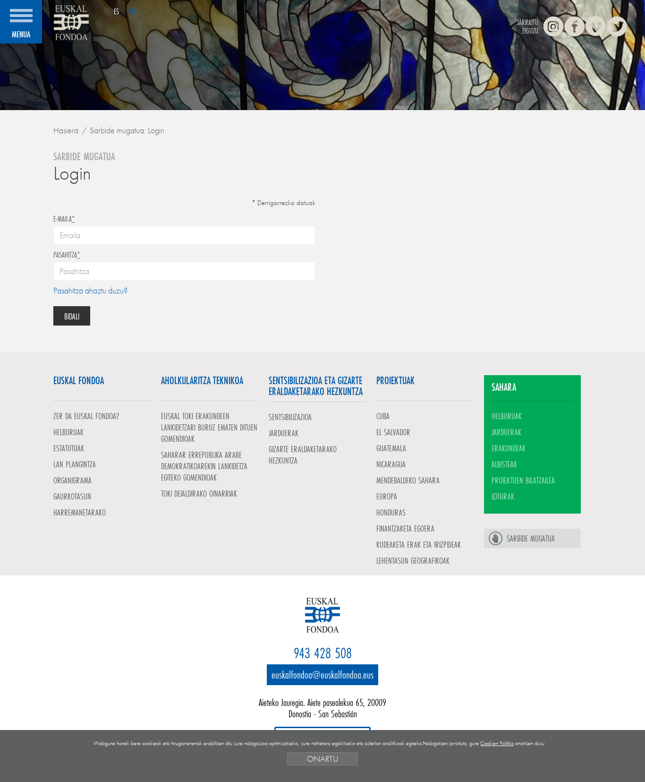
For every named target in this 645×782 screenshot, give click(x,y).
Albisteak (504, 464)
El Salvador (393, 432)
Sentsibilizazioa (290, 416)
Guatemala (391, 448)
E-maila (64, 219)
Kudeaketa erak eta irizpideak (418, 544)
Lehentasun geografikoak (413, 560)
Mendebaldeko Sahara (408, 480)
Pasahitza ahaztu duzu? (90, 290)
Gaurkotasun (72, 496)
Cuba (383, 415)
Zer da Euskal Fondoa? (86, 415)
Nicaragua (391, 464)
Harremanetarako (79, 512)
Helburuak (68, 432)
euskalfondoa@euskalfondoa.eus (322, 674)
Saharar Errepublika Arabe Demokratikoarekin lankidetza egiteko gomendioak (204, 466)
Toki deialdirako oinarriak (199, 493)
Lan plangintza (74, 464)
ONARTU (322, 758)
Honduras (391, 512)
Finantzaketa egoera (405, 528)
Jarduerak (283, 432)
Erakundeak (509, 448)
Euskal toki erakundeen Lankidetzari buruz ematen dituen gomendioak (209, 427)
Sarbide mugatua (531, 538)
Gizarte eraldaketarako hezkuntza (303, 454)
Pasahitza (66, 254)
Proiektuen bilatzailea (523, 480)
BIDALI (71, 316)
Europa (386, 496)
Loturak (503, 496)
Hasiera (65, 130)
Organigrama (72, 480)
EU (132, 11)
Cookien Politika (497, 743)
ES (116, 11)
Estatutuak (68, 448)
